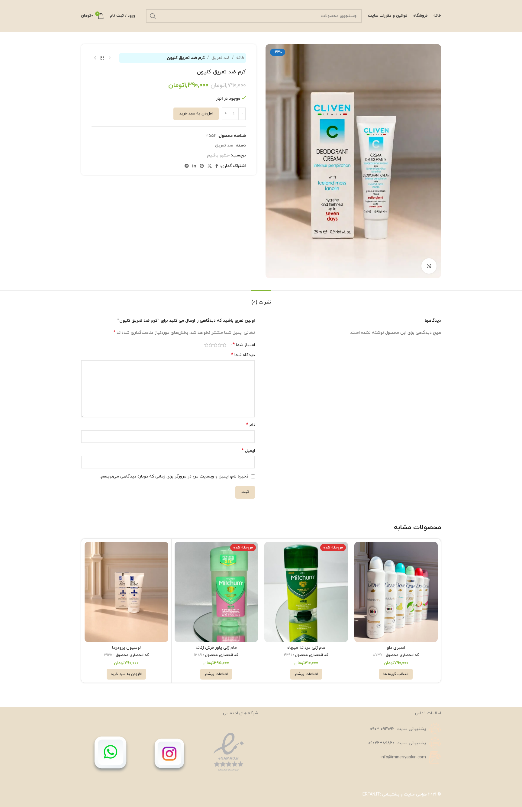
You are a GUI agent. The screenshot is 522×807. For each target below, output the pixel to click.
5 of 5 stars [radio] (206, 345)
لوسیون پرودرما (126, 648)
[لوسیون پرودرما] (126, 592)
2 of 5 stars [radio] (220, 345)
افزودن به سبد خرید (196, 113)
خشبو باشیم (218, 155)
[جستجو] (153, 16)
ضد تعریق (220, 58)
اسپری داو (396, 648)
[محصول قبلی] (109, 58)
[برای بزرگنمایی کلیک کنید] (429, 265)
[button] (126, 674)
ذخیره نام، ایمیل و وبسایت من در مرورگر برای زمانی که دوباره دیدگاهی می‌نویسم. (174, 476)
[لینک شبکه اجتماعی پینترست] (202, 166)
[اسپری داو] (396, 592)
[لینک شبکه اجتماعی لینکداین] (194, 166)
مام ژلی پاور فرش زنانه (216, 648)
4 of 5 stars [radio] (210, 345)
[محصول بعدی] (95, 58)
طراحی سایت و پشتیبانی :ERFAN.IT (394, 794)
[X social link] (210, 166)
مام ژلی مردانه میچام (306, 648)
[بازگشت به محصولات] (102, 58)
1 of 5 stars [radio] (224, 345)
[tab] (261, 299)
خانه (240, 58)
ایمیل (248, 451)
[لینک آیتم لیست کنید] (352, 729)
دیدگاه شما (243, 355)
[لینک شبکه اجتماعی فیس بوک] (217, 166)
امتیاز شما (244, 344)
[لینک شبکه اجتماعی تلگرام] (187, 166)
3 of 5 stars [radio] (215, 345)
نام (250, 425)
